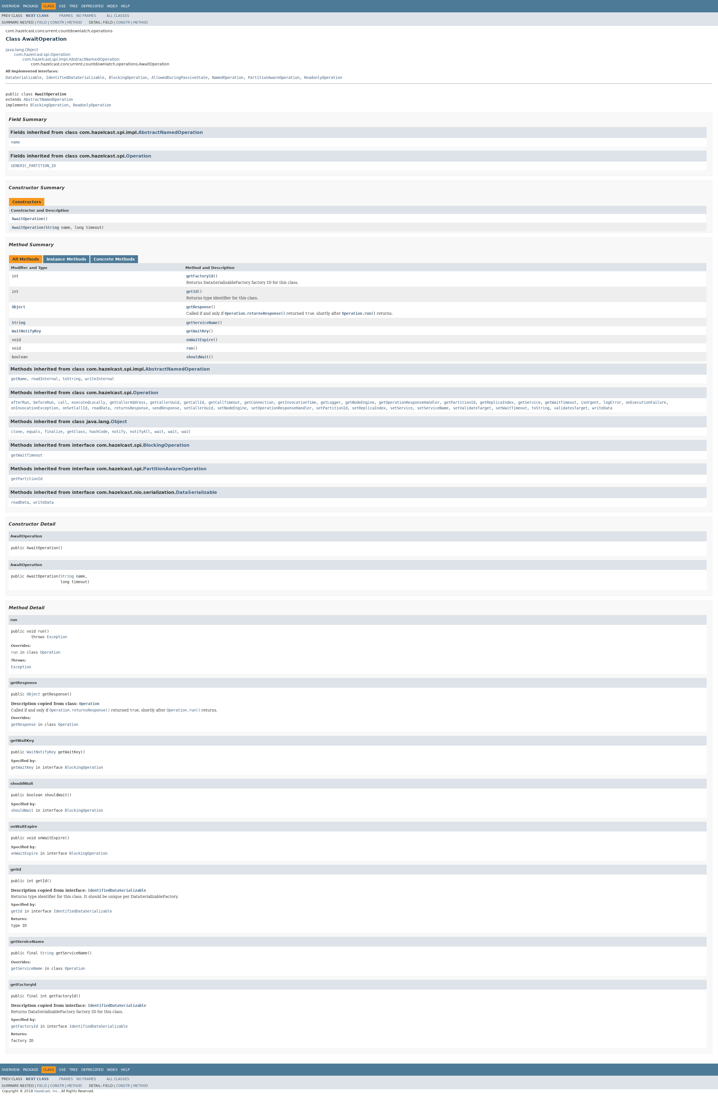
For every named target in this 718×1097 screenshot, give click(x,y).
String (52, 227)
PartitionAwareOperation (274, 77)
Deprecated (92, 6)
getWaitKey (197, 331)
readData (101, 408)
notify (118, 431)
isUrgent (590, 402)
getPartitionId (459, 402)
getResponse (198, 307)
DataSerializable (24, 77)
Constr (57, 22)
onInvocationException (34, 408)
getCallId (194, 402)
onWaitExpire (199, 339)
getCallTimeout (224, 402)
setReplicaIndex (369, 408)
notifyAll (140, 431)
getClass (76, 431)
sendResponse (165, 408)
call (62, 402)
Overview (11, 6)
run (189, 348)
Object (18, 307)
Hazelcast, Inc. (46, 1091)
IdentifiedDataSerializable (75, 77)
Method (74, 22)
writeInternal (99, 379)
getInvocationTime (297, 402)
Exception (57, 637)
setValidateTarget (472, 408)
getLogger (331, 402)
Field (42, 22)
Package (30, 6)
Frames (66, 16)
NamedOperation (227, 77)
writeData (602, 408)
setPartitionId (332, 408)
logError (612, 402)
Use (62, 6)
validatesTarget (571, 408)
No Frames (86, 16)
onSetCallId (75, 408)
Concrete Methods (114, 259)
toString (71, 379)
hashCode (98, 431)
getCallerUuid (164, 402)
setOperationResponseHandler (281, 408)
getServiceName (202, 322)
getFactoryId (199, 276)
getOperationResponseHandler (409, 402)
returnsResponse (131, 408)
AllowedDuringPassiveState (179, 77)
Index (112, 6)
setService (401, 408)
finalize (54, 431)
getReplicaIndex (497, 402)
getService (529, 402)
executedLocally (88, 402)
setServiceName (432, 408)
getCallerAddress (128, 402)
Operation (138, 156)
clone (16, 431)
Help (125, 6)
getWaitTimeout (560, 402)
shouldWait (197, 357)
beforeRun (43, 402)
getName (19, 379)
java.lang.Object (22, 49)
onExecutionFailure (646, 402)
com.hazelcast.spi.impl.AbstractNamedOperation (70, 59)
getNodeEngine (359, 402)
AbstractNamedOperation (48, 99)
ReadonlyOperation (323, 77)
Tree (73, 6)
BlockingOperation (128, 77)
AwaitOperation (27, 218)
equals (33, 431)
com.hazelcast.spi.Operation (42, 54)
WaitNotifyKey (26, 331)
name (15, 142)
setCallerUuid (198, 408)
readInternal (44, 379)
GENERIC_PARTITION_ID (33, 165)
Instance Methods (66, 259)
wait (159, 431)
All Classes (118, 16)
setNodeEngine (232, 408)
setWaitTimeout (511, 408)
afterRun (20, 402)
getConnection (258, 402)
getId (191, 291)
